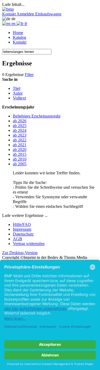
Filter (29, 74)
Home (18, 32)
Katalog (19, 37)
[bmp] (8, 9)
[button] (9, 14)
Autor (18, 93)
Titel (16, 88)
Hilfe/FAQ (22, 224)
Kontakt (19, 42)
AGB (17, 239)
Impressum (22, 229)
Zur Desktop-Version (20, 252)
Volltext (19, 98)
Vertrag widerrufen (29, 243)
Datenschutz (23, 234)
